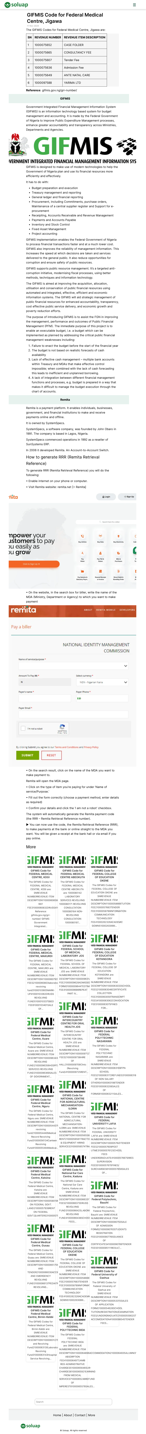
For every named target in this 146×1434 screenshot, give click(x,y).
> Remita (79, 487)
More (91, 1415)
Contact (80, 1415)
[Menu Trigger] (134, 4)
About (68, 1415)
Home (57, 1415)
